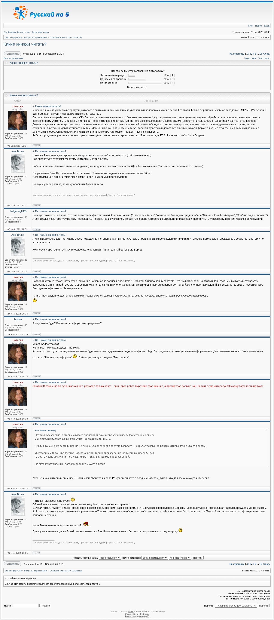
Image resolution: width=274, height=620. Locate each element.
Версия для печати (13, 58)
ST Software (142, 614)
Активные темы (40, 32)
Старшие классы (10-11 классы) (66, 37)
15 (260, 53)
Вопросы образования (35, 37)
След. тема (264, 58)
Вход (266, 25)
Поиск (258, 25)
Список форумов (13, 37)
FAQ (250, 25)
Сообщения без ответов (17, 32)
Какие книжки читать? (24, 44)
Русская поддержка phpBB (137, 616)
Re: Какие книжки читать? (50, 151)
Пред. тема (250, 58)
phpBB (131, 612)
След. (266, 53)
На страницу (236, 53)
